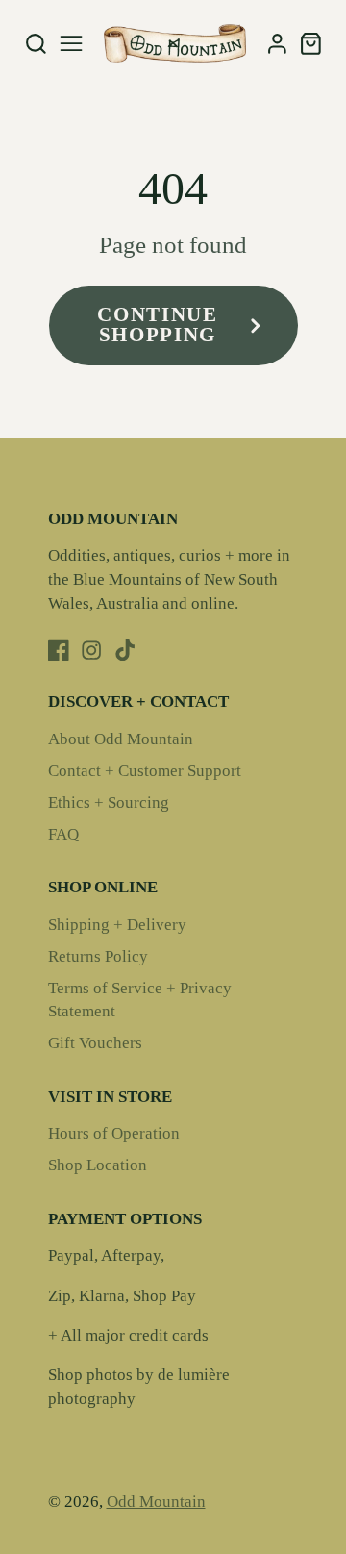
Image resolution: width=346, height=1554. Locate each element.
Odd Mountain (156, 1501)
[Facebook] (58, 650)
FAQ (63, 834)
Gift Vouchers (95, 1043)
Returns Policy (98, 956)
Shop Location (97, 1165)
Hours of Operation (114, 1133)
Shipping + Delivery (117, 924)
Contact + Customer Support (144, 771)
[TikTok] (125, 650)
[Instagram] (91, 650)
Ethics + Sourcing (108, 802)
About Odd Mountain (120, 739)
